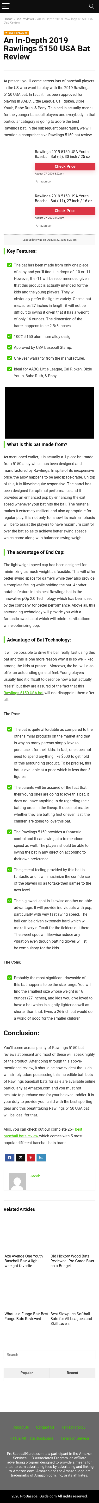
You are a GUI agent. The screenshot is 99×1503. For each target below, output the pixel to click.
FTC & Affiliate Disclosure (31, 1438)
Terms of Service (75, 1438)
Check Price (65, 166)
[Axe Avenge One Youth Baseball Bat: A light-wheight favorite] (27, 1223)
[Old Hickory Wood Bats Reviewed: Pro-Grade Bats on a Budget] (72, 1223)
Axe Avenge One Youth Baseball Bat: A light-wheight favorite (24, 1261)
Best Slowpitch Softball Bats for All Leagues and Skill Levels (71, 1319)
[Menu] (6, 6)
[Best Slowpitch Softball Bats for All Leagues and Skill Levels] (72, 1281)
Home (8, 19)
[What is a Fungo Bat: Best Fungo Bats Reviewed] (27, 1281)
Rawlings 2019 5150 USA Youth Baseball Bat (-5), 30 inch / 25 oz (62, 154)
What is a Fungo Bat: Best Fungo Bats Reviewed (26, 1316)
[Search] (91, 6)
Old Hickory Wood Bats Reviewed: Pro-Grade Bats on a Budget (72, 1261)
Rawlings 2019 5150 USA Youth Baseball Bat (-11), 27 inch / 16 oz (63, 198)
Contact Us (45, 1427)
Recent (72, 1373)
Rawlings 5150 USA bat (23, 693)
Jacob (35, 1176)
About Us (21, 1427)
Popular (26, 1373)
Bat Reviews (25, 19)
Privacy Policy (74, 1427)
